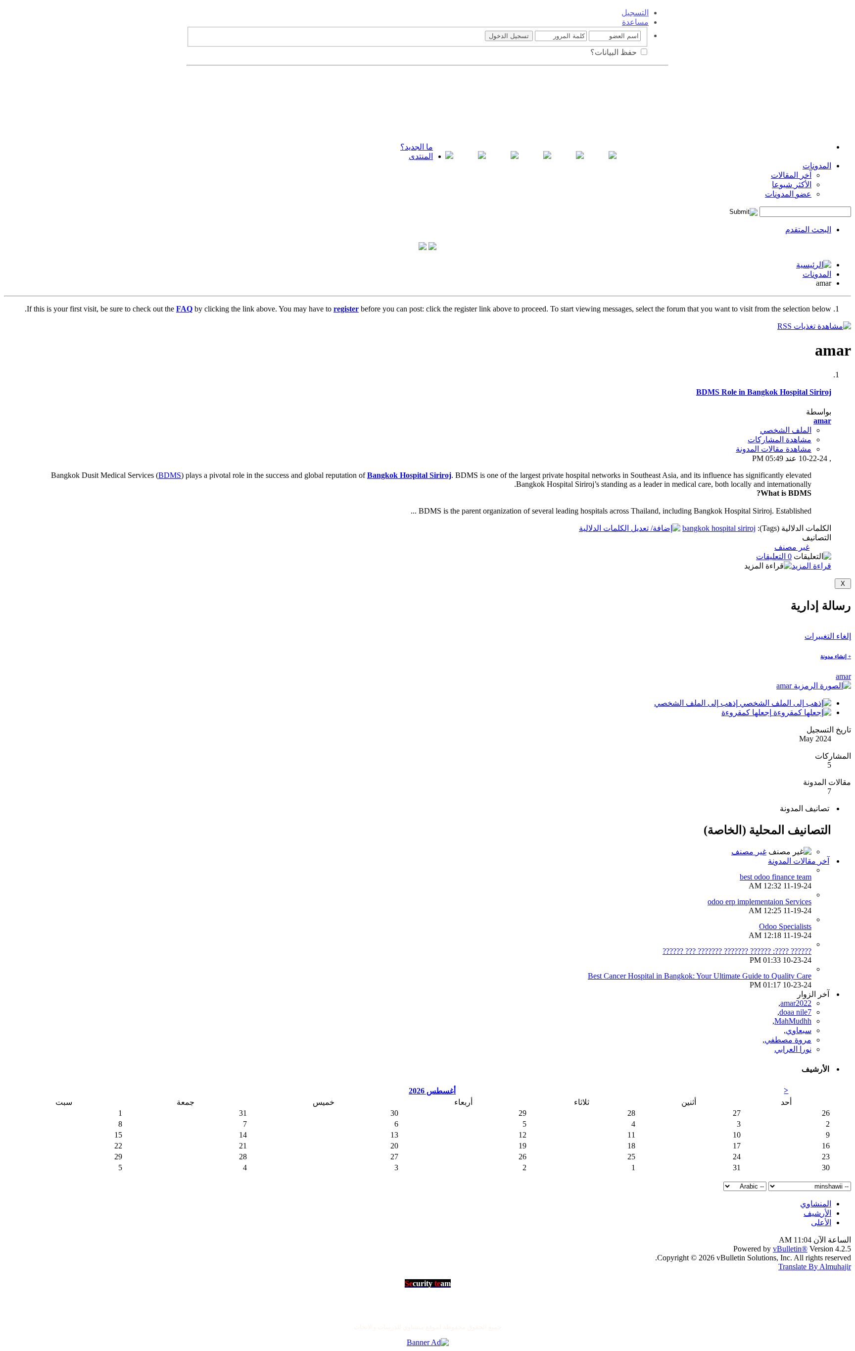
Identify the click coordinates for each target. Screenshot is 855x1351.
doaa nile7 (795, 1012)
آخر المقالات (791, 175)
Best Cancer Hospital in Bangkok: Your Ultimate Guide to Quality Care (699, 976)
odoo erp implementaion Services (759, 901)
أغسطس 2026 (432, 1091)
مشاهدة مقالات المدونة (773, 449)
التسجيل (635, 12)
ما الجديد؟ (416, 147)
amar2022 (795, 1003)
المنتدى (421, 156)
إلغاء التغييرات (828, 636)
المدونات (817, 165)
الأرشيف (817, 1213)
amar (843, 676)
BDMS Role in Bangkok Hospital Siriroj (763, 392)
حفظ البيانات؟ (614, 52)
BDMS (169, 475)
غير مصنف (791, 547)
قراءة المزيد (811, 566)
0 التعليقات (774, 556)
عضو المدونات (788, 194)
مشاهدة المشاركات (779, 439)
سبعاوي (798, 1030)
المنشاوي (815, 1203)
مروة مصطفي (787, 1040)
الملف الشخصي (785, 430)
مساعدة (635, 22)
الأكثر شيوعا (791, 184)
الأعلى (821, 1222)
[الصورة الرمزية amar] (813, 685)
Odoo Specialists (785, 926)
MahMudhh (792, 1021)
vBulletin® (790, 1249)
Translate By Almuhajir (814, 1266)
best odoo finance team (775, 877)
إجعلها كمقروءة (747, 712)
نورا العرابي (792, 1049)
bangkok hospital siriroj (719, 528)
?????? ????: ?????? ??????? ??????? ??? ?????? (737, 951)
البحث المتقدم (808, 229)
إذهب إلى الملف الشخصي (697, 703)
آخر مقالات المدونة (798, 861)
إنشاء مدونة (835, 656)
